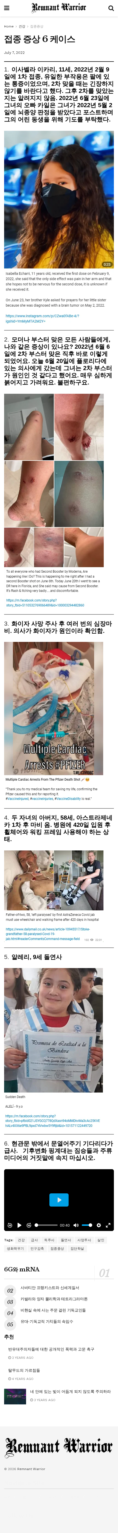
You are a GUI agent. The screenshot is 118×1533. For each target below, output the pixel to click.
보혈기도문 (27, 1497)
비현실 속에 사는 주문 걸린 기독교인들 (53, 1310)
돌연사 (66, 1240)
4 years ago (22, 1379)
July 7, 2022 (14, 53)
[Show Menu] (6, 8)
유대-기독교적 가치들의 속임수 (47, 1321)
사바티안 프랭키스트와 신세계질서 (50, 1287)
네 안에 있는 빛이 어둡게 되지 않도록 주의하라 (70, 1391)
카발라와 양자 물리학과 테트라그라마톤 (54, 1298)
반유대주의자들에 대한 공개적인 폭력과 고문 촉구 (51, 1349)
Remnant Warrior (31, 1469)
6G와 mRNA (22, 1269)
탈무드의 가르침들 (24, 1370)
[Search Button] (111, 8)
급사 (34, 1240)
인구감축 (37, 1249)
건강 (22, 26)
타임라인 (95, 1497)
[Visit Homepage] (59, 8)
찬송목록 (73, 1497)
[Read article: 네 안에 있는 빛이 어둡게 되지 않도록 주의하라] (15, 1396)
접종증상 (36, 26)
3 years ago (44, 1400)
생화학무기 (15, 1249)
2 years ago (22, 1358)
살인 (100, 1240)
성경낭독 (51, 1497)
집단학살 (77, 1249)
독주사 (49, 1240)
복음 (7, 1497)
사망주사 (84, 1240)
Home (9, 26)
